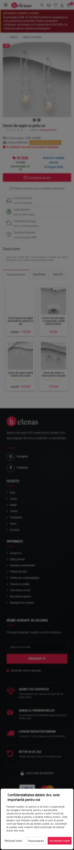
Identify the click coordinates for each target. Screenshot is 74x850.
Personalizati (36, 840)
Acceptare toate (60, 840)
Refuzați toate (13, 840)
